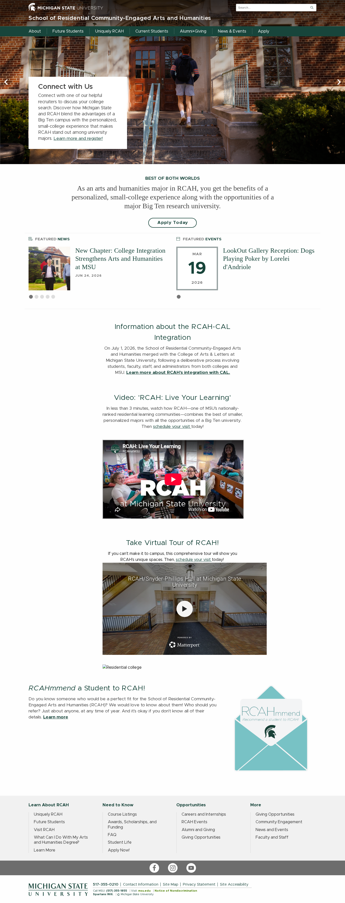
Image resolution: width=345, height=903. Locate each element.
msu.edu (144, 890)
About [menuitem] (35, 31)
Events (202, 239)
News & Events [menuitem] (232, 31)
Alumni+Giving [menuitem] (193, 31)
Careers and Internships (204, 814)
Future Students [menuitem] (68, 31)
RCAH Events (194, 822)
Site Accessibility (234, 884)
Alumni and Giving (198, 830)
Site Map (170, 884)
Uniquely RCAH (48, 814)
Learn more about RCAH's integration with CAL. (178, 372)
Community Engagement (279, 822)
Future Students (49, 822)
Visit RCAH (44, 830)
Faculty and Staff (272, 837)
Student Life (120, 842)
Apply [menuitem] (263, 31)
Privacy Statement (199, 884)
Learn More (44, 850)
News (52, 239)
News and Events (272, 830)
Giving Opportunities (201, 837)
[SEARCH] (312, 7)
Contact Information (140, 884)
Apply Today (172, 222)
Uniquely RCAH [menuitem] (109, 31)
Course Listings (122, 814)
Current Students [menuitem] (151, 31)
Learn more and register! (78, 138)
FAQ (112, 835)
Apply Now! (119, 850)
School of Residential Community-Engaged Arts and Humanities (120, 18)
